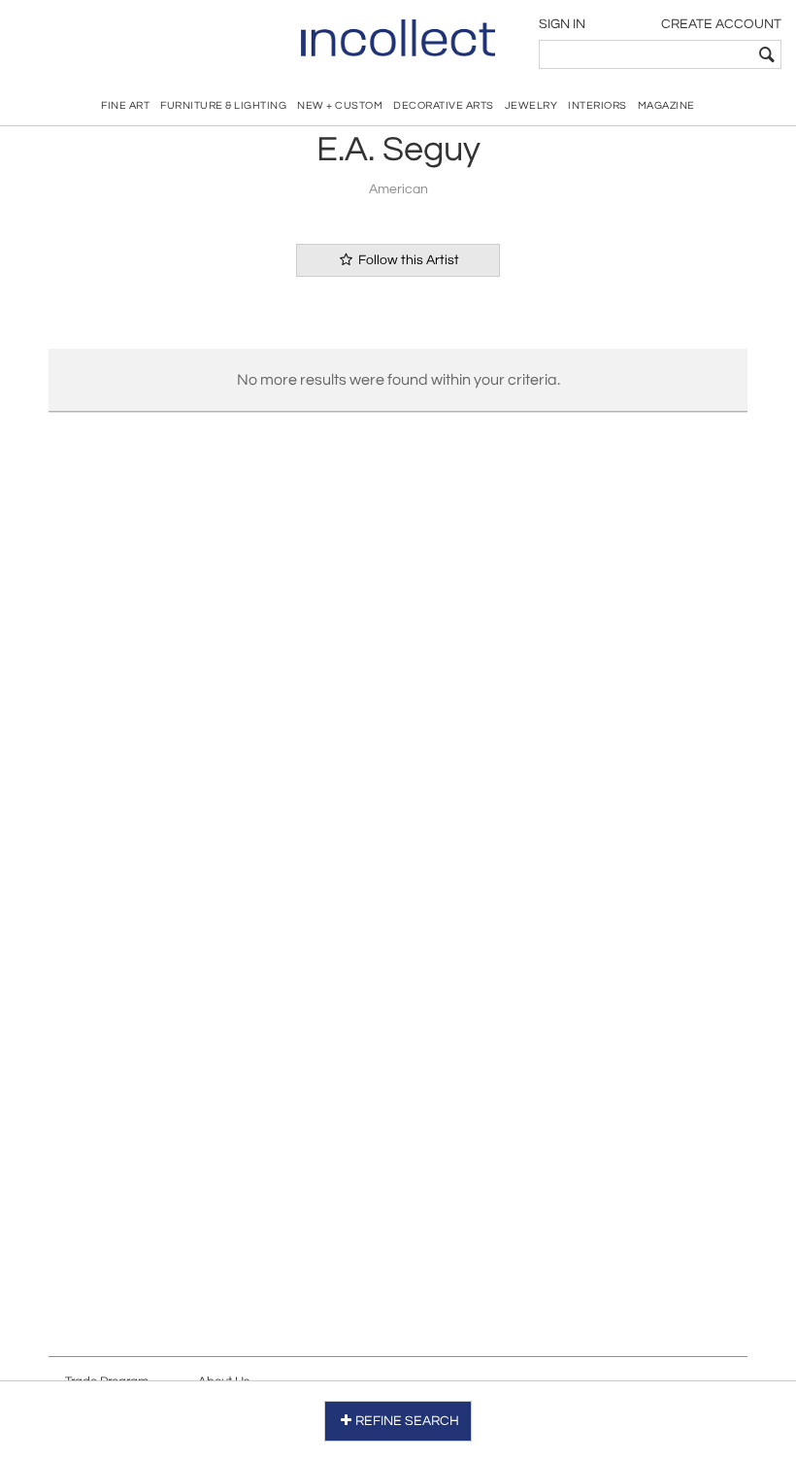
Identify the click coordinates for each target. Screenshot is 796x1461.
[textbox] (646, 54)
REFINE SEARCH (407, 1421)
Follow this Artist (407, 260)
